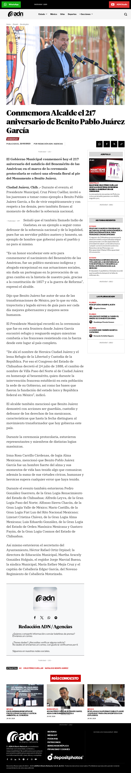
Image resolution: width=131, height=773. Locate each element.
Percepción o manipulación (102, 305)
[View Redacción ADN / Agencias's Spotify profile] (55, 617)
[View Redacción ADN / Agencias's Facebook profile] (34, 617)
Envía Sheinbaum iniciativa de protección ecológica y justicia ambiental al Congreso (21, 713)
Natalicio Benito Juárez (56, 668)
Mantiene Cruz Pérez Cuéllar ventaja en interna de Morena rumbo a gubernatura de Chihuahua (103, 188)
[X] (114, 144)
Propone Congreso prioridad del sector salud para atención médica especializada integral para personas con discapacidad (105, 231)
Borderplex (24, 24)
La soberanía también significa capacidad (103, 331)
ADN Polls (94, 183)
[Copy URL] (121, 144)
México (9, 709)
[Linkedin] (15, 759)
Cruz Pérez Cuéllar (33, 668)
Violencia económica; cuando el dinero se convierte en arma (104, 317)
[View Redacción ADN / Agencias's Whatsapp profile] (48, 617)
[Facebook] (107, 144)
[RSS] (19, 759)
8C (20, 668)
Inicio (8, 24)
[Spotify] (23, 759)
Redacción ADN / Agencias (45, 627)
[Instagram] (11, 759)
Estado (15, 24)
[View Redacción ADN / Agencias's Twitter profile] (41, 617)
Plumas (92, 302)
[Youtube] (36, 759)
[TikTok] (27, 759)
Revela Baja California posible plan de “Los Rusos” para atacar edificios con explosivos (105, 713)
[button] (114, 14)
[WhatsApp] (99, 144)
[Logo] (16, 14)
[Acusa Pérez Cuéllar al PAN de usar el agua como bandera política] (65, 695)
